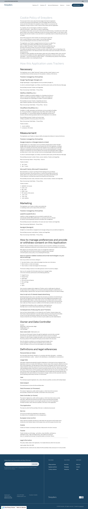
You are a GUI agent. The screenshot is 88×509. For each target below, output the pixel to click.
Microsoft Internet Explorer (28, 280)
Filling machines (52, 464)
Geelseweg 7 (7, 495)
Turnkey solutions (52, 469)
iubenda (22, 447)
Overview (66, 464)
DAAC (21, 299)
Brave (23, 283)
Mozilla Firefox (25, 276)
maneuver (81, 506)
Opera (23, 285)
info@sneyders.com (21, 496)
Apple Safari (24, 278)
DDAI (29, 299)
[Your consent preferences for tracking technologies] (2, 508)
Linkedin (35, 495)
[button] (35, 5)
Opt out (45, 104)
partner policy (49, 85)
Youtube (31, 495)
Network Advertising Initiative (34, 298)
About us (62, 5)
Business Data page (61, 85)
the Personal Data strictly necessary (48, 447)
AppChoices (49, 305)
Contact (68, 5)
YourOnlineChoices (58, 297)
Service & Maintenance (53, 5)
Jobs (83, 1)
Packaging (66, 467)
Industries (66, 469)
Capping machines (52, 467)
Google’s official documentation (55, 152)
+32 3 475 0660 (20, 495)
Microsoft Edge (25, 282)
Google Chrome (25, 275)
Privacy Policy (40, 90)
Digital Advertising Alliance (53, 298)
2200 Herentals (7, 496)
